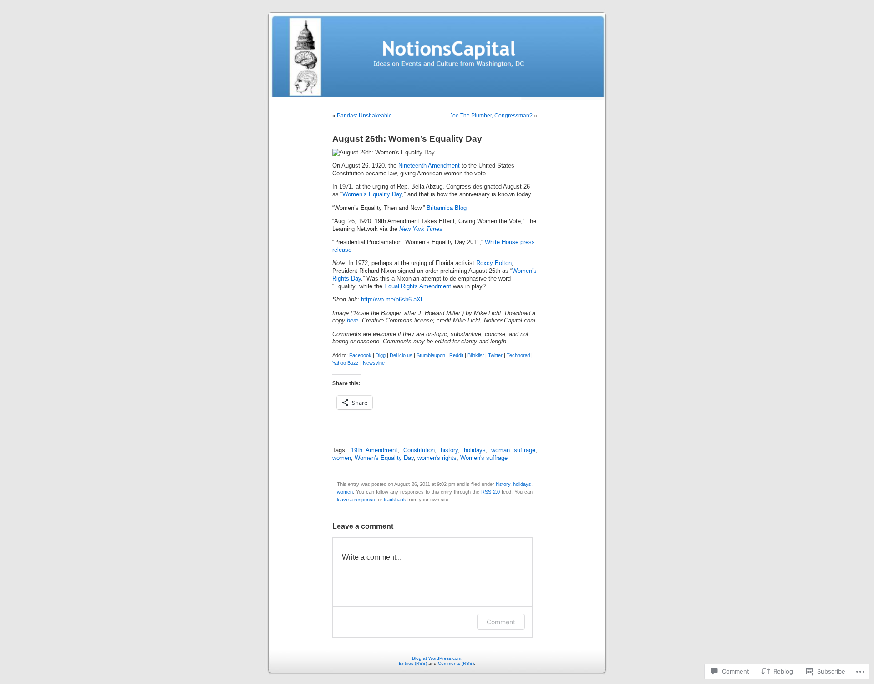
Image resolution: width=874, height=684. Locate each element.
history (449, 450)
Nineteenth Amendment (430, 166)
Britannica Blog (447, 208)
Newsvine (374, 363)
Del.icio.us (401, 355)
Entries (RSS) (413, 663)
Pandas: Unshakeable (364, 115)
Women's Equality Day (384, 458)
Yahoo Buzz (345, 363)
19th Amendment (374, 450)
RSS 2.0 (490, 492)
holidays (475, 450)
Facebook (360, 355)
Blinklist (475, 355)
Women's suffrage (484, 458)
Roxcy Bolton (494, 263)
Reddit (456, 355)
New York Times (420, 229)
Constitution (419, 450)
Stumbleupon (431, 355)
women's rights (437, 458)
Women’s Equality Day (372, 194)
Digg (381, 355)
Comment (501, 622)
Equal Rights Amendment (417, 286)
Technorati (518, 355)
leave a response (356, 499)
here (352, 320)
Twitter (495, 355)
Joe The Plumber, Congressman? (491, 115)
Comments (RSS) (456, 663)
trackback (395, 499)
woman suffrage (513, 450)
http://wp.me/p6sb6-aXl (391, 299)
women (341, 458)
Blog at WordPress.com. (437, 658)
